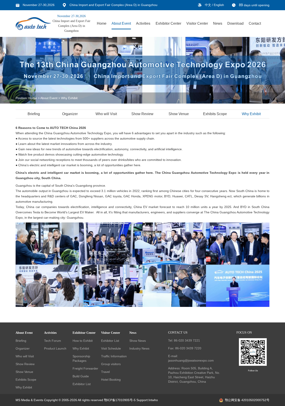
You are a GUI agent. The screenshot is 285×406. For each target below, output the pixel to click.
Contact (255, 23)
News (217, 23)
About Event (121, 23)
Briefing (34, 114)
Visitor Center (197, 23)
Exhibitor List (82, 384)
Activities (143, 23)
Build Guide (81, 376)
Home (101, 23)
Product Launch (55, 348)
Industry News (139, 348)
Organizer (70, 114)
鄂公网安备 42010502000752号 (247, 400)
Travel (105, 372)
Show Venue (179, 114)
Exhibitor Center (168, 23)
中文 (208, 5)
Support (142, 400)
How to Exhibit (83, 340)
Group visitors (111, 364)
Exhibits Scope (215, 114)
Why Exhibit (69, 98)
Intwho (153, 400)
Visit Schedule (111, 348)
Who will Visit (106, 114)
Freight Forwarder (85, 368)
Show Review (142, 114)
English (219, 5)
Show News (137, 340)
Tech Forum (52, 340)
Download (235, 23)
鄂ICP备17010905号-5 (120, 400)
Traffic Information (114, 356)
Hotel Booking (111, 379)
